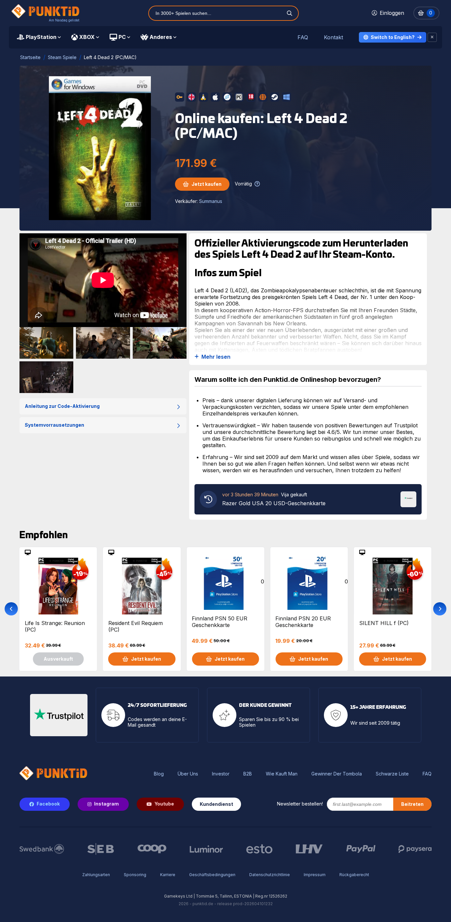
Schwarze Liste (392, 773)
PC (122, 37)
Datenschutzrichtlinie (269, 874)
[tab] (38, 37)
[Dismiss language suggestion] (432, 37)
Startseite (30, 57)
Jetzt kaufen (206, 184)
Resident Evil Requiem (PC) (135, 626)
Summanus (210, 201)
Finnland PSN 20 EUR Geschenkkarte (303, 621)
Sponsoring (135, 874)
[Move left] (11, 608)
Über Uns (188, 773)
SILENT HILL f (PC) (384, 623)
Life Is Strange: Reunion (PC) (55, 626)
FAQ (302, 37)
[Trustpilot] (408, 498)
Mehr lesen (215, 357)
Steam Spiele (62, 57)
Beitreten (412, 804)
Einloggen (392, 13)
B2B (247, 773)
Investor (220, 773)
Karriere (167, 874)
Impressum (315, 874)
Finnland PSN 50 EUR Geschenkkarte (219, 621)
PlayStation (41, 37)
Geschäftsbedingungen (212, 874)
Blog (159, 773)
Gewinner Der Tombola (336, 773)
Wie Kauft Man (281, 773)
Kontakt (333, 37)
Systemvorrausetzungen (54, 425)
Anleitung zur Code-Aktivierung (62, 406)
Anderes (161, 37)
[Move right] (439, 608)
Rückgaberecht (354, 874)
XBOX (87, 37)
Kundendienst (216, 804)
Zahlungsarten (96, 874)
